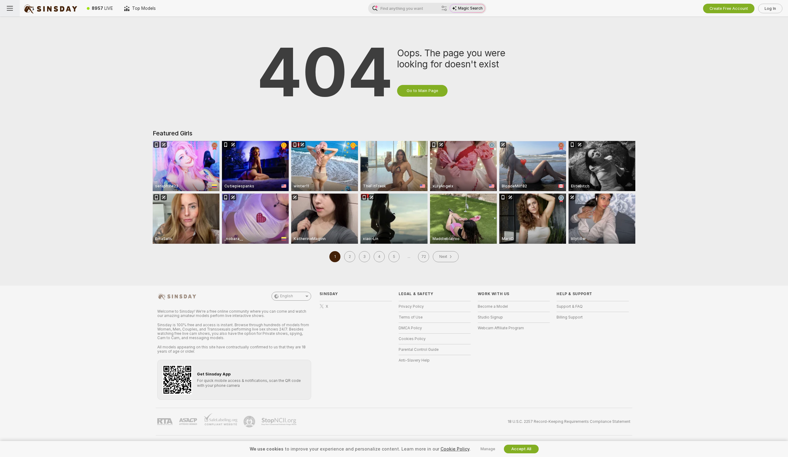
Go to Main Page (422, 90)
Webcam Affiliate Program (501, 328)
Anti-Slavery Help (414, 360)
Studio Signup (490, 317)
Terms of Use (411, 317)
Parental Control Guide (419, 349)
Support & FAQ (570, 306)
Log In (770, 8)
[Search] (444, 8)
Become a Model (493, 306)
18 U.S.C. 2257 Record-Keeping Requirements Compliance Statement (569, 421)
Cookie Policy (454, 449)
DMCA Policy (410, 328)
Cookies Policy (412, 339)
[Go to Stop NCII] (279, 421)
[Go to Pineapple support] (249, 421)
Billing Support (570, 317)
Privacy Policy (411, 306)
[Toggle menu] (10, 8)
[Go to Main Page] (50, 8)
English (286, 296)
